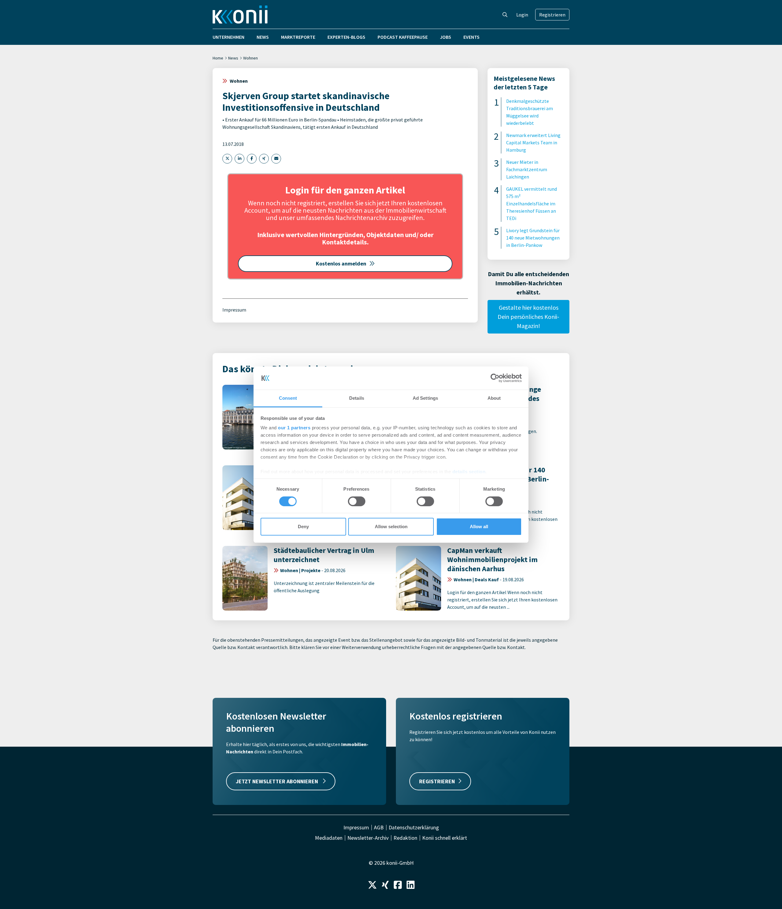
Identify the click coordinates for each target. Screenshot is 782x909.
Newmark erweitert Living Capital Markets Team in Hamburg (533, 142)
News (263, 37)
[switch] (356, 501)
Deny (303, 526)
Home (218, 58)
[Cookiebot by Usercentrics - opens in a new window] (495, 378)
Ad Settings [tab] (425, 398)
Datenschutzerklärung (414, 827)
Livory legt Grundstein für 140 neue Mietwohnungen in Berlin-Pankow (533, 237)
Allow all (479, 526)
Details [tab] (356, 398)
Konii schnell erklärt (444, 838)
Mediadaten (328, 838)
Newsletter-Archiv (368, 838)
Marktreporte (298, 37)
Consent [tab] (288, 398)
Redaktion (405, 838)
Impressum (234, 310)
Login (522, 15)
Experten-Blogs (346, 37)
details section (469, 471)
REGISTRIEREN (437, 781)
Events (471, 37)
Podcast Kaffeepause (403, 37)
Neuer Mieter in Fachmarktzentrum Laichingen (526, 169)
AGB (379, 827)
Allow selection (391, 526)
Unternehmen (228, 37)
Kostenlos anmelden (341, 263)
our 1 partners (294, 427)
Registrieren (552, 15)
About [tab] (494, 398)
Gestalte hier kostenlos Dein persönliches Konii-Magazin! (528, 317)
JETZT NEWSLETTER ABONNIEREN (277, 781)
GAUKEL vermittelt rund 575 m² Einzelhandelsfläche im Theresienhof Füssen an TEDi (531, 203)
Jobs (445, 37)
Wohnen (250, 58)
